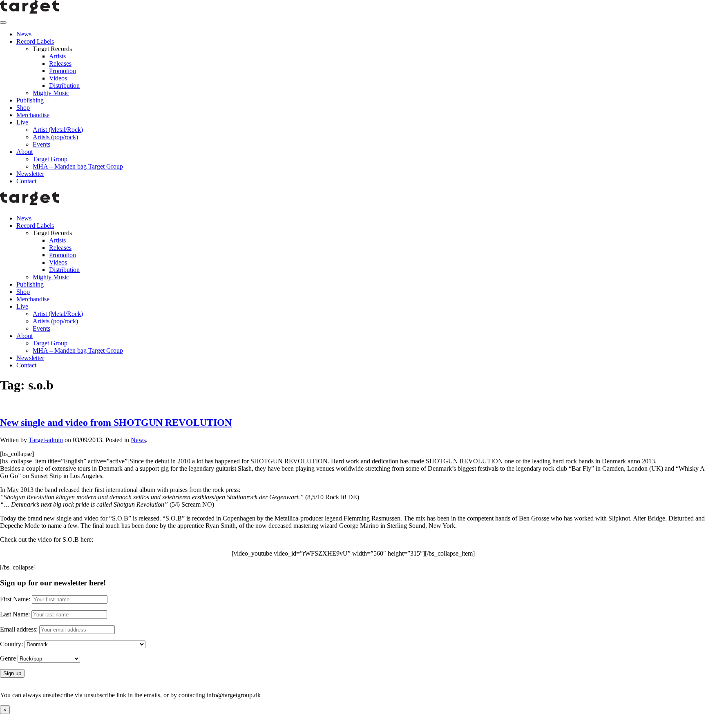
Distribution (64, 85)
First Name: (15, 599)
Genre (8, 658)
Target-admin (46, 439)
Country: (11, 644)
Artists (57, 56)
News (23, 34)
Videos (58, 78)
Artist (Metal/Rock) (58, 129)
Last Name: (15, 614)
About (24, 151)
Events (41, 144)
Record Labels (35, 41)
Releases (60, 63)
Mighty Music (51, 92)
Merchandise (32, 114)
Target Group (50, 159)
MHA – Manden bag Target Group (78, 166)
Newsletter (30, 173)
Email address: (19, 629)
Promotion (62, 70)
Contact (26, 181)
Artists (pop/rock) (55, 136)
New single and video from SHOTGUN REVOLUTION (116, 422)
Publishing (30, 100)
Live (22, 122)
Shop (23, 107)
